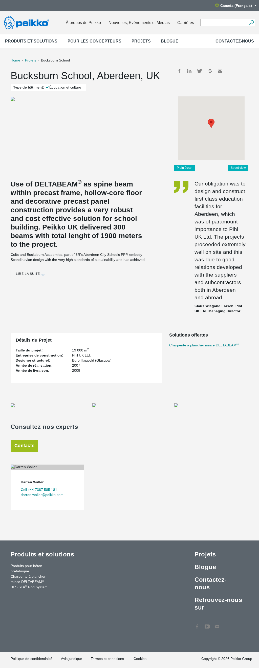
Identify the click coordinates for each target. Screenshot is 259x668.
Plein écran (184, 168)
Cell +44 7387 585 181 (39, 490)
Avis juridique (71, 659)
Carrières (185, 22)
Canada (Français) (236, 6)
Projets (141, 41)
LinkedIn (189, 71)
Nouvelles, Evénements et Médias (139, 22)
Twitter (199, 71)
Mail (219, 71)
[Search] (251, 22)
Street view (238, 168)
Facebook (179, 71)
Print (209, 71)
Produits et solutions (31, 41)
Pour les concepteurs (94, 41)
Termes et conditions (108, 659)
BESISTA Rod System (29, 586)
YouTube (207, 624)
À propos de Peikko (83, 22)
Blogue (169, 41)
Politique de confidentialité (31, 659)
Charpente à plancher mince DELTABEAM (204, 345)
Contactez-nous (234, 41)
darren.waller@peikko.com (42, 495)
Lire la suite (28, 274)
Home (15, 60)
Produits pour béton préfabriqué (26, 568)
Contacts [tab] (24, 445)
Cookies (140, 659)
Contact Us (217, 624)
